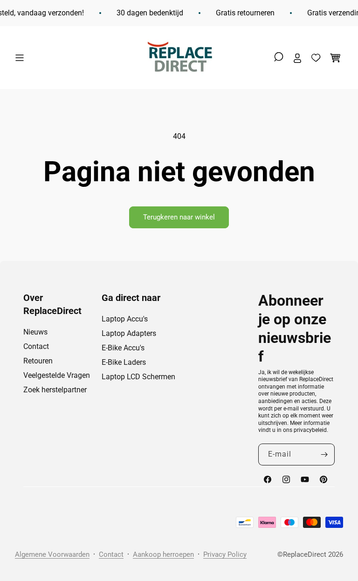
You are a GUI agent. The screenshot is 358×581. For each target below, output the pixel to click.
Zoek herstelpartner (55, 389)
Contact (36, 346)
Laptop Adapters (129, 333)
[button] (22, 57)
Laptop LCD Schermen (138, 376)
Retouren (38, 360)
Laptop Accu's (125, 318)
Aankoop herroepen (163, 554)
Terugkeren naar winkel (179, 217)
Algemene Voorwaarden (52, 554)
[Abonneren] (324, 454)
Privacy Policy (225, 554)
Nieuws (35, 332)
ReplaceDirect (304, 554)
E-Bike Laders (124, 362)
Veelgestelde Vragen (56, 375)
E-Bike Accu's (123, 347)
